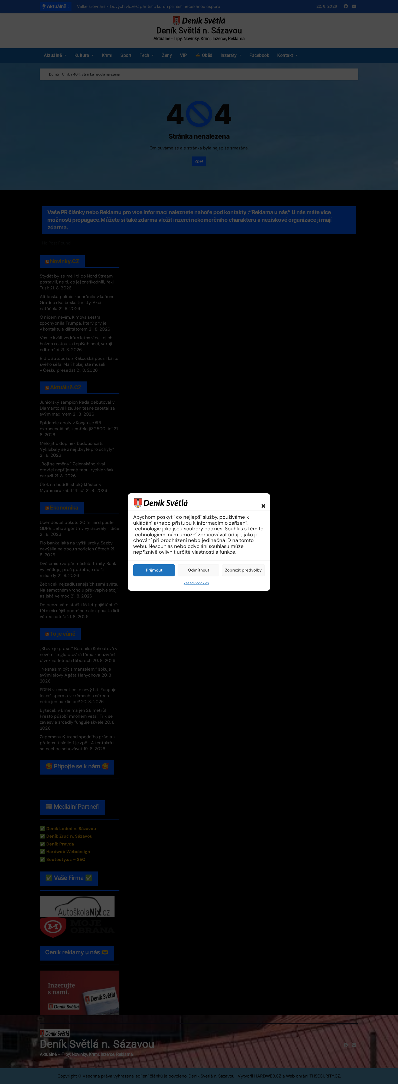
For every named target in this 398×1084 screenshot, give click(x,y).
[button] (261, 503)
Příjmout (154, 570)
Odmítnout (198, 570)
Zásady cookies (196, 583)
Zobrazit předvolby (243, 570)
